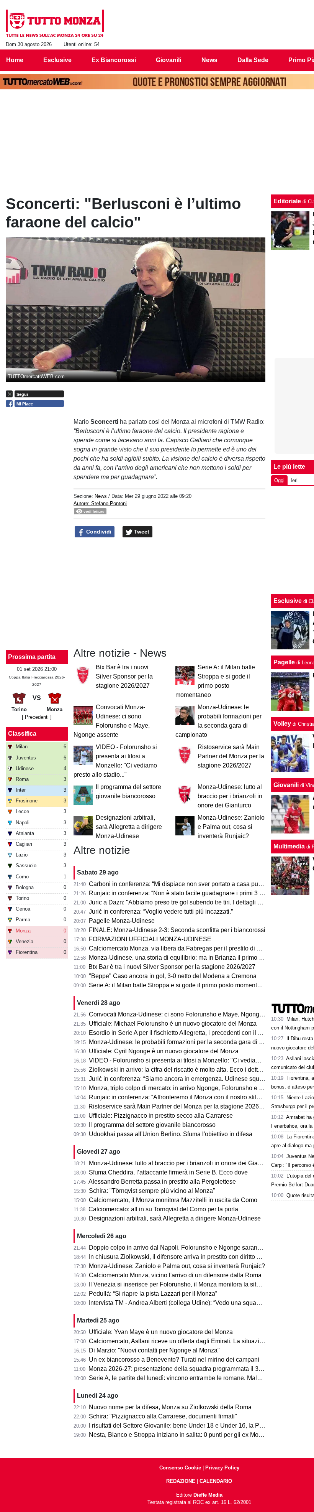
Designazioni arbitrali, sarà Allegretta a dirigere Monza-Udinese (129, 826)
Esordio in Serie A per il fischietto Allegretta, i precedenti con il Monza (182, 1032)
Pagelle (284, 662)
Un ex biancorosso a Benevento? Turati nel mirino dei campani (174, 1359)
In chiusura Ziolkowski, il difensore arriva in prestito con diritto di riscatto (186, 1256)
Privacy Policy (222, 1468)
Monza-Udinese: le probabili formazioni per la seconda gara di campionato (190, 1042)
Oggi (279, 480)
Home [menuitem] (14, 60)
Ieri (294, 480)
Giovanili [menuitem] (168, 60)
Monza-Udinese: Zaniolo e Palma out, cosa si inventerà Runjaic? (231, 826)
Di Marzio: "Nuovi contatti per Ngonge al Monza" (154, 1350)
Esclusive (287, 601)
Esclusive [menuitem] (57, 60)
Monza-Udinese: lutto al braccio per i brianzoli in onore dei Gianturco (230, 796)
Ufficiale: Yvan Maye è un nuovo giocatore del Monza (161, 1332)
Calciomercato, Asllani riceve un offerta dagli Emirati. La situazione (179, 1341)
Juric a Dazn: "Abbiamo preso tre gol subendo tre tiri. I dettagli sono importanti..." (197, 902)
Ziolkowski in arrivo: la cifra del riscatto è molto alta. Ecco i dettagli (178, 1069)
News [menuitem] (209, 60)
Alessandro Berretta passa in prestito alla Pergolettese (162, 1181)
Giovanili (286, 785)
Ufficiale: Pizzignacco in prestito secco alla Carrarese (160, 1115)
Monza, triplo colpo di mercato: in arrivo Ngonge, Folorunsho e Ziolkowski (188, 1088)
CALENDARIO (216, 1481)
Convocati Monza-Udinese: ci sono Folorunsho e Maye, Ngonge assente (187, 1014)
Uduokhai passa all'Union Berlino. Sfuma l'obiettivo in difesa (170, 1134)
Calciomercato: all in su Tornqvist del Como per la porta (163, 1209)
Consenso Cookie (180, 1468)
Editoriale (287, 201)
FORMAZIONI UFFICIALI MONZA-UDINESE (150, 939)
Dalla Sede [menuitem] (252, 60)
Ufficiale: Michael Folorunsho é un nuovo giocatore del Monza (173, 1023)
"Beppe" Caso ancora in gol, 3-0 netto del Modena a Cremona (173, 976)
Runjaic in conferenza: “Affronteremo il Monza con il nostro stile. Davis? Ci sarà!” (197, 1097)
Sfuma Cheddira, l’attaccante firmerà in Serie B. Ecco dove (168, 1172)
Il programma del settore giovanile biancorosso (152, 1125)
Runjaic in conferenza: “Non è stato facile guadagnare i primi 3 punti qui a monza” (199, 893)
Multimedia (289, 846)
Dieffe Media (207, 1495)
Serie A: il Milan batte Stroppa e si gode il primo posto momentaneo (180, 985)
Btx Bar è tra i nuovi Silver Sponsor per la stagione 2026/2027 (124, 676)
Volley (282, 723)
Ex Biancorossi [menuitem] (114, 60)
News (101, 496)
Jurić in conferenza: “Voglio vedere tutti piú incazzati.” (161, 911)
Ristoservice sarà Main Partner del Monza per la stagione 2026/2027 (231, 756)
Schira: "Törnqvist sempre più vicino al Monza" (152, 1191)
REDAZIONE (180, 1481)
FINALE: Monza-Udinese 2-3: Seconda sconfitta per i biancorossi (177, 930)
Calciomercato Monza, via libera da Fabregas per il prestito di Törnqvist (185, 948)
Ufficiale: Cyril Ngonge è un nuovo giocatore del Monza (164, 1051)
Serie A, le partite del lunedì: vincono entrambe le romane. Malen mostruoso (191, 1378)
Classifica (22, 733)
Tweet (140, 532)
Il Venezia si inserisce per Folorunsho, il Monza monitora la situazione (183, 1284)
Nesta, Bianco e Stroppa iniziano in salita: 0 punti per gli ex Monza (178, 1434)
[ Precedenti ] (37, 717)
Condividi (98, 532)
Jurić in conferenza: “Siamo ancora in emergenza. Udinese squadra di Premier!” (196, 1079)
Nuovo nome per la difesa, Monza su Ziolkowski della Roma (170, 1407)
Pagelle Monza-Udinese (122, 920)
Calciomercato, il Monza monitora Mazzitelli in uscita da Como (173, 1200)
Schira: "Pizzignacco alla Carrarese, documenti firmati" (163, 1416)
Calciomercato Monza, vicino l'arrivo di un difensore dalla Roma (175, 1275)
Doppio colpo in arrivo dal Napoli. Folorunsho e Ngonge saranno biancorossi (193, 1247)
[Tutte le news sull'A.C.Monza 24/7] (55, 23)
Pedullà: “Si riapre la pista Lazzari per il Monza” (153, 1293)
